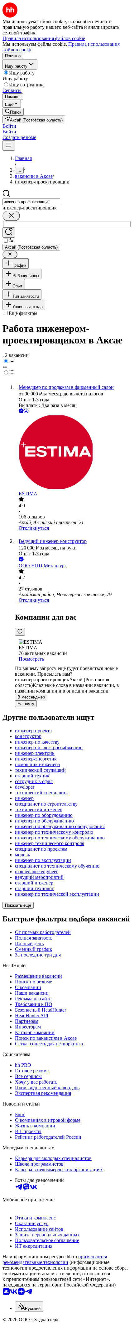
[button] (9, 126)
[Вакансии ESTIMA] (73, 453)
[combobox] (31, 201)
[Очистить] (11, 216)
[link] (13, 112)
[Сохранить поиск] (8, 232)
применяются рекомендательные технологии (54, 1259)
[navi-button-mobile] (8, 145)
